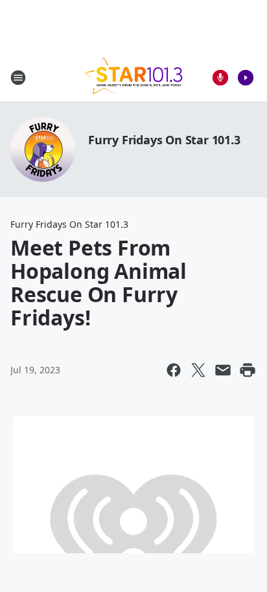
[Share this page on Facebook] (174, 370)
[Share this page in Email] (223, 370)
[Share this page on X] (198, 370)
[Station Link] (133, 77)
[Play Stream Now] (245, 77)
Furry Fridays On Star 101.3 (164, 140)
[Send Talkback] (220, 77)
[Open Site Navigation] (18, 77)
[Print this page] (247, 370)
